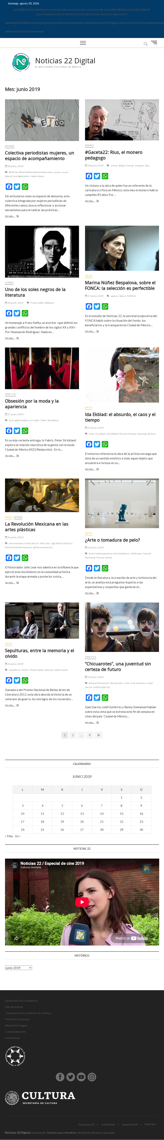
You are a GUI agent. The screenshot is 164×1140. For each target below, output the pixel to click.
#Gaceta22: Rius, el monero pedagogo (113, 155)
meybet (68, 22)
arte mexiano (16, 543)
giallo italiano (22, 420)
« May (9, 836)
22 (121, 821)
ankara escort (14, 31)
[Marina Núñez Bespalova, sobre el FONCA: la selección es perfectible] (122, 248)
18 (42, 821)
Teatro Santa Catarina (41, 669)
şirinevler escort (98, 14)
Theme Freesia (55, 1132)
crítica (114, 165)
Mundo (10, 145)
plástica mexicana (42, 547)
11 (42, 813)
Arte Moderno (121, 553)
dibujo (122, 165)
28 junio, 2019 (15, 166)
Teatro (25, 669)
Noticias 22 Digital (65, 60)
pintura (152, 433)
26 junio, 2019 (15, 537)
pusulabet (120, 22)
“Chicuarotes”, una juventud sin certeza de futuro (118, 666)
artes (92, 433)
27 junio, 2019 (95, 295)
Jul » (17, 836)
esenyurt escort (47, 9)
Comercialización (15, 1031)
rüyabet (58, 22)
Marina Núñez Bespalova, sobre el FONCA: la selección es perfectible (120, 285)
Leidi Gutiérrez (101, 687)
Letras (9, 282)
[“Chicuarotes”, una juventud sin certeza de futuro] (122, 627)
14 (102, 813)
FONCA (131, 295)
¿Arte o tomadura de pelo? (112, 540)
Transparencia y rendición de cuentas (28, 1013)
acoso (57, 172)
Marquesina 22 (86, 1124)
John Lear (44, 543)
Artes (88, 275)
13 (82, 813)
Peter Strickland (49, 420)
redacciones (37, 176)
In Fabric (35, 420)
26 (62, 829)
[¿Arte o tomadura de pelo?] (122, 503)
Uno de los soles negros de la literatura (35, 292)
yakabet (90, 22)
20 (82, 821)
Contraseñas (108, 1124)
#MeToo (13, 172)
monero (139, 165)
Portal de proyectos (17, 1019)
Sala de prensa (14, 1006)
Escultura (101, 433)
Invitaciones (12, 1037)
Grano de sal (31, 543)
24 (22, 829)
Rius (147, 165)
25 (42, 829)
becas (123, 295)
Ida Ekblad (112, 433)
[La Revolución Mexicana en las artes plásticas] (42, 495)
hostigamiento (21, 176)
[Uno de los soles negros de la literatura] (42, 252)
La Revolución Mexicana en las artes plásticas (36, 526)
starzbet (37, 22)
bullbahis (26, 22)
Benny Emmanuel (99, 683)
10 (22, 813)
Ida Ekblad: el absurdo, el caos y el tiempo (120, 417)
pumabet (79, 22)
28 (102, 829)
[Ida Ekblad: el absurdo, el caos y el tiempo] (122, 375)
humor (130, 165)
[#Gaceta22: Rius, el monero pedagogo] (122, 119)
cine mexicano (138, 683)
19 (62, 821)
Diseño (89, 145)
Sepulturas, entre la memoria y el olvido (39, 653)
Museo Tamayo (127, 433)
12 (62, 813)
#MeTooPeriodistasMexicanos (36, 172)
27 (82, 829)
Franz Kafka (37, 302)
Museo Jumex (104, 557)
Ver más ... (18, 216)
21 (102, 821)
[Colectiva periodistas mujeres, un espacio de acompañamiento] (42, 120)
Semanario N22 (130, 1124)
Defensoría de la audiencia (21, 1000)
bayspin (48, 22)
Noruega (142, 433)
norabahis (147, 22)
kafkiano (49, 302)
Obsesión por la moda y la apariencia (32, 403)
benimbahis (12, 22)
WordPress (71, 1132)
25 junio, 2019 (95, 677)
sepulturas (15, 669)
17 (22, 821)
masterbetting (104, 22)
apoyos (115, 295)
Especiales (150, 1124)
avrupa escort (118, 14)
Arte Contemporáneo (101, 553)
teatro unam (61, 669)
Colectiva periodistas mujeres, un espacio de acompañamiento (39, 155)
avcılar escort (67, 9)
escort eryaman (33, 31)
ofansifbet (134, 22)
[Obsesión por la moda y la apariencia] (42, 368)
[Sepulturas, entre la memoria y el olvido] (42, 620)
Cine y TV (10, 394)
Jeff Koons (136, 553)
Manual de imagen (16, 1025)
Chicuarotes (116, 683)
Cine (11, 420)
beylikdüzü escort (25, 9)
